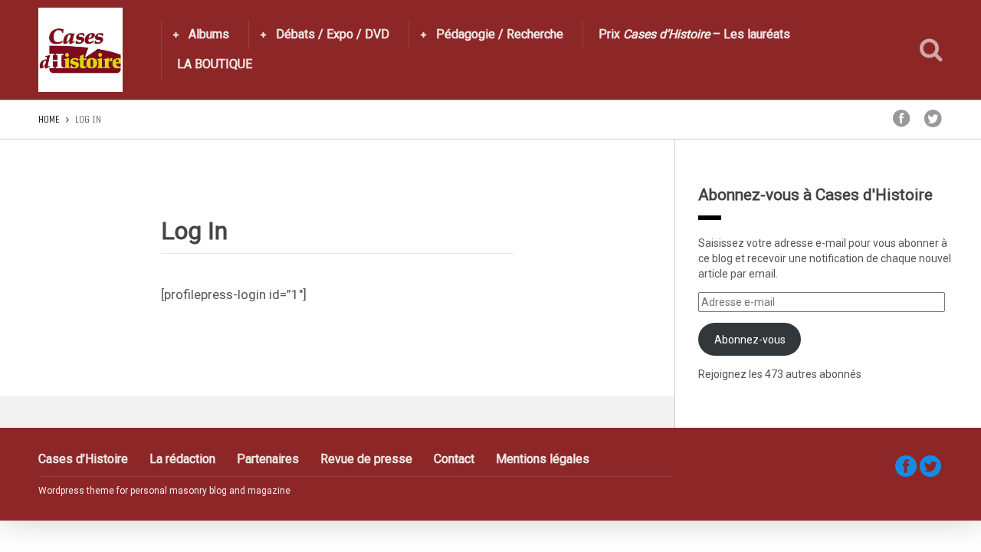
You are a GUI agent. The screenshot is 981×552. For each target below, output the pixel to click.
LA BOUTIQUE (214, 64)
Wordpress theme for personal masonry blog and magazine (164, 490)
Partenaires (268, 459)
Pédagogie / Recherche (499, 34)
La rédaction (182, 459)
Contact (454, 459)
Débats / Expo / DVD (332, 34)
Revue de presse (366, 459)
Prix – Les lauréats (694, 34)
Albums (209, 34)
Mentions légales (542, 459)
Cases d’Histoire (83, 459)
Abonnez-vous (750, 340)
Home (49, 119)
